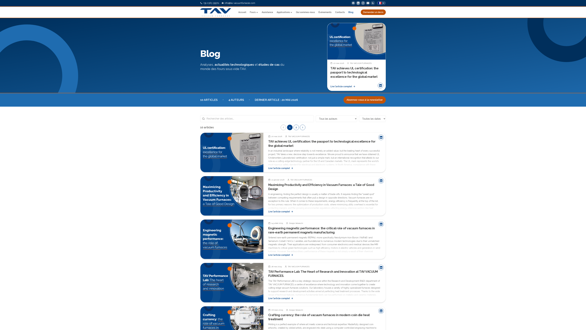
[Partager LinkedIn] (380, 85)
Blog (350, 12)
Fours (253, 12)
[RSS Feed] (373, 3)
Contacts (340, 12)
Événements (324, 12)
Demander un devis (373, 12)
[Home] (215, 12)
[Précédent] (283, 127)
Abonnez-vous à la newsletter (365, 99)
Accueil (242, 12)
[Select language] (381, 3)
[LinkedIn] (358, 3)
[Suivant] (381, 57)
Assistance (267, 12)
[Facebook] (353, 3)
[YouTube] (368, 3)
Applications (283, 12)
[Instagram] (363, 3)
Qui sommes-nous (305, 12)
